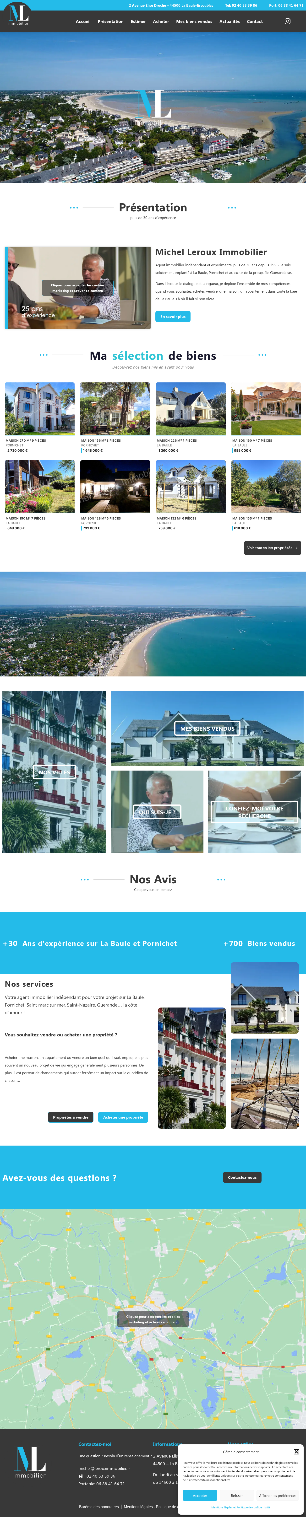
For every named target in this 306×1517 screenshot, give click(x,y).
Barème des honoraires (99, 1507)
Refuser (237, 1495)
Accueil (83, 21)
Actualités (229, 21)
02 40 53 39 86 (244, 5)
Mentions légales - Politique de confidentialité (163, 1507)
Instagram (280, 21)
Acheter (161, 21)
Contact (255, 21)
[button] (296, 1451)
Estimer (138, 21)
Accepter (200, 1495)
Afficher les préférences (277, 1495)
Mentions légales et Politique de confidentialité (240, 1507)
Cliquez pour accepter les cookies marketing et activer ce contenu (77, 288)
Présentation (111, 21)
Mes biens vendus (194, 21)
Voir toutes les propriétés (269, 548)
